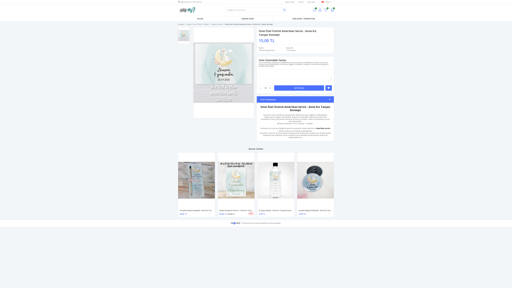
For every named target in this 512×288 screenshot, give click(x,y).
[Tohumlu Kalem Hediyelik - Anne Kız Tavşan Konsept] (196, 180)
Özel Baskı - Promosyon (303, 18)
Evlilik (200, 18)
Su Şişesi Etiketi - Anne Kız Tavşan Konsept (276, 210)
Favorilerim (327, 8)
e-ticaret (255, 223)
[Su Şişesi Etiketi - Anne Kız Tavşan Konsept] (275, 180)
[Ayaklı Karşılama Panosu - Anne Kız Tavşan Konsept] (236, 180)
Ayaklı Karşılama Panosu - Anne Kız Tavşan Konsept (240, 210)
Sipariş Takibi (289, 2)
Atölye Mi (289, 48)
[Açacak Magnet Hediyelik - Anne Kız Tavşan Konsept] (315, 180)
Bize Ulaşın (311, 2)
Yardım (301, 2)
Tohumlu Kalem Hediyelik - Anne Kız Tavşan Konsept (200, 210)
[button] (331, 184)
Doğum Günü (248, 18)
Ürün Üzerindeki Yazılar (272, 60)
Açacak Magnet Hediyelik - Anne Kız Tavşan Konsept (320, 210)
